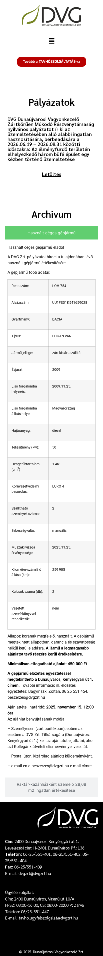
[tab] (51, 233)
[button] (51, 41)
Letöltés (51, 174)
